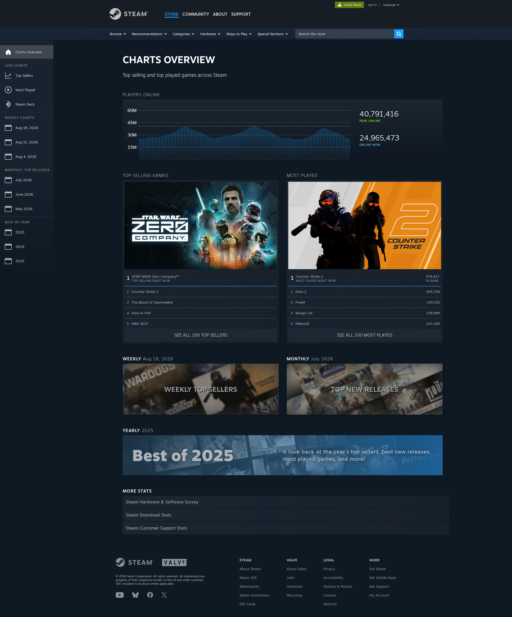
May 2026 (23, 209)
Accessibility (333, 577)
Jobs (290, 577)
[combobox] (344, 33)
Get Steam (377, 569)
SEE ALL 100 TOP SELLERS (200, 335)
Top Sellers (24, 75)
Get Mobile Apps (382, 577)
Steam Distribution (254, 595)
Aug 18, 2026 (26, 128)
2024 (19, 246)
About (220, 14)
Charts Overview (28, 52)
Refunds (330, 604)
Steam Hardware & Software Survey (162, 502)
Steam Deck (25, 104)
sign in (372, 5)
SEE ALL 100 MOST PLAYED (364, 335)
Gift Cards (247, 604)
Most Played (25, 90)
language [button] (389, 5)
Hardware (294, 586)
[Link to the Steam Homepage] (132, 14)
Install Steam (353, 5)
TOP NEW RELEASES (364, 389)
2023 (19, 261)
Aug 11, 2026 (26, 142)
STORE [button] (172, 14)
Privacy (329, 569)
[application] (236, 132)
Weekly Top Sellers (200, 389)
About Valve (296, 569)
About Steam (250, 569)
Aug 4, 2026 (25, 156)
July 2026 (23, 180)
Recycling (294, 595)
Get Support (379, 586)
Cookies (329, 595)
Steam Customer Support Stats (156, 528)
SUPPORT (241, 14)
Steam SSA (248, 577)
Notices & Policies (337, 586)
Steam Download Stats (148, 515)
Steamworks (249, 586)
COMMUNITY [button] (195, 14)
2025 (19, 232)
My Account (379, 595)
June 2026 (24, 194)
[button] (118, 34)
